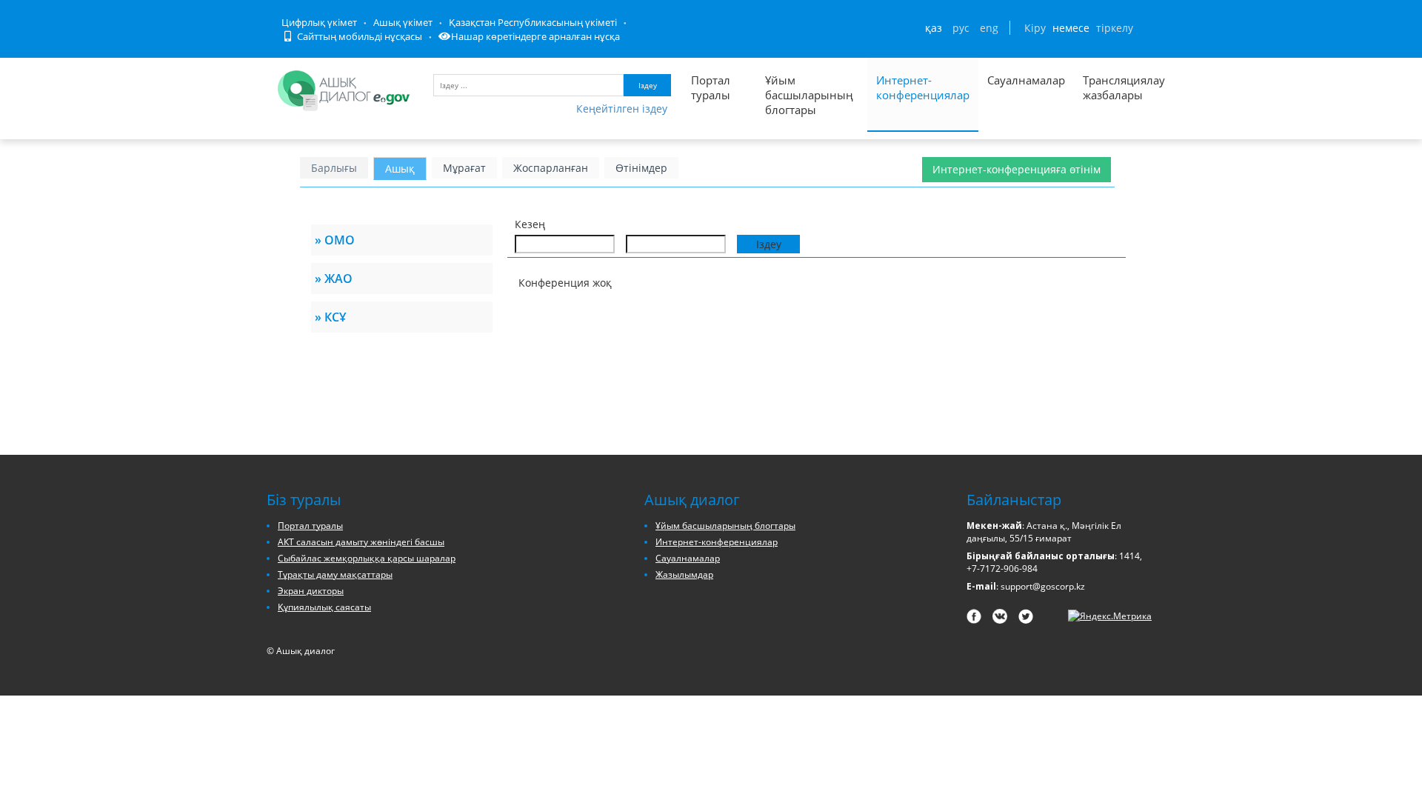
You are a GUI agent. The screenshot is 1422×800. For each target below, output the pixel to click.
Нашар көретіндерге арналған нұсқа (535, 36)
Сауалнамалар (1026, 80)
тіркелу (1114, 28)
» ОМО (335, 240)
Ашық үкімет (403, 22)
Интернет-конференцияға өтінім (1016, 169)
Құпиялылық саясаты (324, 607)
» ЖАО (334, 278)
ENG (989, 28)
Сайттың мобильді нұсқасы (358, 36)
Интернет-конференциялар (922, 87)
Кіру (1035, 28)
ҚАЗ (933, 28)
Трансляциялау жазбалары (1108, 87)
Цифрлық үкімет (319, 22)
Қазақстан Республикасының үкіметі (533, 22)
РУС (960, 28)
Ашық (400, 168)
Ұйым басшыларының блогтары (809, 95)
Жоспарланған (550, 168)
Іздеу (647, 85)
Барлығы (334, 168)
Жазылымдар (684, 574)
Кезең (530, 224)
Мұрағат (464, 168)
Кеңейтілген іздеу (621, 108)
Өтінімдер (641, 168)
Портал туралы (710, 87)
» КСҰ (330, 317)
